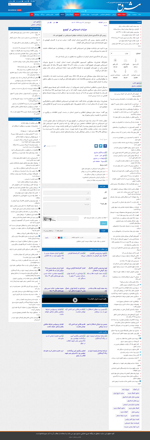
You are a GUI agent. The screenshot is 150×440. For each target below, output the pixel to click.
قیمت (139, 22)
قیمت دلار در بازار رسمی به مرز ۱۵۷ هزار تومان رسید (126, 45)
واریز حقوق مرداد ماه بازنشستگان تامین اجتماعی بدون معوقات (126, 369)
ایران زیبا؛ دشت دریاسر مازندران (129, 352)
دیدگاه (42, 14)
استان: (138, 53)
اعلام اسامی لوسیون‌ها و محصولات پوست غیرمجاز (124, 212)
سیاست (134, 14)
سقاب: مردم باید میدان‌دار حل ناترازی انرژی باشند (26, 295)
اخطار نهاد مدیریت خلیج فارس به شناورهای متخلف (26, 197)
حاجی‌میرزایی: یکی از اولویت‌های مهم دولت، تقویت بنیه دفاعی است (26, 159)
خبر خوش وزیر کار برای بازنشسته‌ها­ (28, 67)
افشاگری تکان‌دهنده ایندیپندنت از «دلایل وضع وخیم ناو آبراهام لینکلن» (25, 274)
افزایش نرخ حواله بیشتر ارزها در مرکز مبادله (126, 29)
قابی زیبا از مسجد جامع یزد (131, 355)
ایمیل (105, 198)
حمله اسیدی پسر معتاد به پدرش (96, 180)
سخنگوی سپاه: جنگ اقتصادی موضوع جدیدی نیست (26, 313)
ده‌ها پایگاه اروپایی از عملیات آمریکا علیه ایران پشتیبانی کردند (26, 308)
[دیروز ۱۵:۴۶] (96, 279)
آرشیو (26, 1)
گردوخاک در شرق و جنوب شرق (130, 341)
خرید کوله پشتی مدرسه (131, 427)
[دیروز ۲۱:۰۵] (96, 342)
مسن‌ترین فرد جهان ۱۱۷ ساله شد (129, 261)
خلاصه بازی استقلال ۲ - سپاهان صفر (27, 214)
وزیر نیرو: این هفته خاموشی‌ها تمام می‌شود (25, 217)
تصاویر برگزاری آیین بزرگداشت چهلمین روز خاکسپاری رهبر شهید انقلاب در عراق (75, 353)
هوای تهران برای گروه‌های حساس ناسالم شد (126, 264)
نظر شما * (103, 204)
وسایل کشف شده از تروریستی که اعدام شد (25, 48)
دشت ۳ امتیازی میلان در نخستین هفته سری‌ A (24, 134)
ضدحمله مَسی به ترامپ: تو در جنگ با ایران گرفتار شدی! (25, 39)
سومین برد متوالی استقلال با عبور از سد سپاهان (97, 325)
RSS (32, 1)
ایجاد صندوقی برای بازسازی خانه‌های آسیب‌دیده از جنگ (126, 249)
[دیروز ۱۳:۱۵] (53, 279)
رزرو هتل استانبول (133, 401)
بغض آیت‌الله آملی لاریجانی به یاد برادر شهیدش (24, 77)
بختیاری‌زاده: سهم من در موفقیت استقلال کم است (26, 127)
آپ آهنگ (136, 389)
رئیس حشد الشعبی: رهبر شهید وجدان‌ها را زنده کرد (25, 282)
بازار (32, 14)
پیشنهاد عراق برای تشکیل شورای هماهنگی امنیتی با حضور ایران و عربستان (25, 164)
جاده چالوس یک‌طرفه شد (131, 245)
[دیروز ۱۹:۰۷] (53, 315)
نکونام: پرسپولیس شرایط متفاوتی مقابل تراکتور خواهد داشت (53, 325)
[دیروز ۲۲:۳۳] (96, 259)
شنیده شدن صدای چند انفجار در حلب (27, 299)
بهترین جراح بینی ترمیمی (131, 404)
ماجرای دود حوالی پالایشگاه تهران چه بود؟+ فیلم (125, 330)
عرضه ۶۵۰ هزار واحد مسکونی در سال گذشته (126, 218)
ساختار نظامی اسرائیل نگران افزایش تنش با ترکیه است (25, 250)
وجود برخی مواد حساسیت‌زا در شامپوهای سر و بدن (126, 232)
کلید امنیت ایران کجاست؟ (97, 298)
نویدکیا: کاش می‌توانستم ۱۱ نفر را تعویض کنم (25, 185)
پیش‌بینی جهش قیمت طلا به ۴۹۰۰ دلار (127, 32)
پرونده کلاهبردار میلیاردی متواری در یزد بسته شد (125, 320)
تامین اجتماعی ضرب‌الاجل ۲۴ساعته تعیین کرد (125, 153)
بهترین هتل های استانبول (131, 397)
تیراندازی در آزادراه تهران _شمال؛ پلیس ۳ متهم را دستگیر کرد (126, 105)
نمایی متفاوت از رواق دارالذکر (29, 123)
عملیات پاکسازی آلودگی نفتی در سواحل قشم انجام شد (127, 310)
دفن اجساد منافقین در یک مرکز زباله (27, 70)
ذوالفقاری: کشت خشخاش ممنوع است (127, 301)
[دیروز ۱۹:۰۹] (75, 259)
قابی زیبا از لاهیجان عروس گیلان (129, 285)
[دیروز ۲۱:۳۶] (96, 315)
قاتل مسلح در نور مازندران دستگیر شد (128, 349)
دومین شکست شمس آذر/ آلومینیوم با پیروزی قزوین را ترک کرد (26, 221)
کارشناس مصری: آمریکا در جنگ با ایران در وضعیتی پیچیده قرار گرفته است (27, 141)
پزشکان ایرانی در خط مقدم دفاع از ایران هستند (24, 212)
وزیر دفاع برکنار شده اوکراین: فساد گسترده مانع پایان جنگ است (25, 84)
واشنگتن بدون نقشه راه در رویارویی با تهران (25, 278)
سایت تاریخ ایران (118, 393)
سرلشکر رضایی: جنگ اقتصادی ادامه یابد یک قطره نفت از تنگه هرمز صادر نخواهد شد (24, 55)
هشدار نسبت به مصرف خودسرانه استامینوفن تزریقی (127, 227)
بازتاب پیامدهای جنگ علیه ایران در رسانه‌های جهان (26, 154)
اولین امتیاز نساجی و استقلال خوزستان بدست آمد (23, 225)
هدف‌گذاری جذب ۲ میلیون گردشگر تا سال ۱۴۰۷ (125, 239)
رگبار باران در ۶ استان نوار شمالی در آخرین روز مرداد (126, 203)
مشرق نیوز (124, 6)
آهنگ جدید (124, 412)
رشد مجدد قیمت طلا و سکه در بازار (129, 26)
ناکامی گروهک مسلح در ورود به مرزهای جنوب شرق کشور (126, 257)
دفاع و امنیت (94, 14)
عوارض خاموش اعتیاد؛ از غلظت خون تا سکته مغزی (127, 273)
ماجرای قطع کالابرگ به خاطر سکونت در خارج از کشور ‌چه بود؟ (25, 229)
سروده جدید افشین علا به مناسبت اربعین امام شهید (126, 382)
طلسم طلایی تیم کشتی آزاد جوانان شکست (77, 325)
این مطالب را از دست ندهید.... (97, 249)
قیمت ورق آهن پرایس (132, 419)
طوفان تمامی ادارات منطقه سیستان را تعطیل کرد (125, 189)
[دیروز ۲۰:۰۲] (75, 342)
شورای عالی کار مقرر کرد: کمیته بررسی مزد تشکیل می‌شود (127, 95)
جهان (128, 14)
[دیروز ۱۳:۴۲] (75, 279)
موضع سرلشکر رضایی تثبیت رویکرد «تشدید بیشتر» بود (26, 62)
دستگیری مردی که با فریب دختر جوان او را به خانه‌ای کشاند (127, 167)
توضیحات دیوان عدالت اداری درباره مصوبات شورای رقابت (127, 305)
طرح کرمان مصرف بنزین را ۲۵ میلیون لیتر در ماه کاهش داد (54, 269)
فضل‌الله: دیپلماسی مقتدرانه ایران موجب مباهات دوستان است (25, 175)
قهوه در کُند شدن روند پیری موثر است (128, 215)
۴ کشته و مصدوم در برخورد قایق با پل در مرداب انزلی (126, 359)
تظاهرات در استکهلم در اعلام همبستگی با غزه (24, 150)
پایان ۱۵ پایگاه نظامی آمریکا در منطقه (27, 233)
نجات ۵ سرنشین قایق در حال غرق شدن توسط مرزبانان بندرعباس (126, 172)
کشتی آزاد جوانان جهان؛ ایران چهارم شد (26, 193)
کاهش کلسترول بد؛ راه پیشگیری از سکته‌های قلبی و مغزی (127, 128)
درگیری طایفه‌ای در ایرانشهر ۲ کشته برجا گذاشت (125, 293)
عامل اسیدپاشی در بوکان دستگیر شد (94, 174)
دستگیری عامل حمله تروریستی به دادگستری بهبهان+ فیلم (127, 377)
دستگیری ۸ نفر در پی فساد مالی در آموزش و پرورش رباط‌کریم (127, 113)
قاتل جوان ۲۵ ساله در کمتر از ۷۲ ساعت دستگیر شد (126, 133)
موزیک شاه (125, 389)
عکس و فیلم (49, 14)
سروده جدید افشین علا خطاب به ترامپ (127, 338)
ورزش (114, 14)
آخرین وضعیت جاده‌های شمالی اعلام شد (127, 322)
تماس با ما (19, 1)
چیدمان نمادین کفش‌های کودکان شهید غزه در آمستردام (25, 318)
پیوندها (37, 14)
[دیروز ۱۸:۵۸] (53, 259)
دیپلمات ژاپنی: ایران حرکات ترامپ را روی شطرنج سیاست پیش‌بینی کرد (25, 73)
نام (106, 192)
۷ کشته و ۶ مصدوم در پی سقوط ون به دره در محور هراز (127, 138)
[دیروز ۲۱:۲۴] (75, 315)
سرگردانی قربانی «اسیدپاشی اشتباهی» (94, 177)
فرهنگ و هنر (69, 14)
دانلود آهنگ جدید (133, 393)
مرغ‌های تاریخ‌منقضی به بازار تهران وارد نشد (126, 109)
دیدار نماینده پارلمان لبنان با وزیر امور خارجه (25, 209)
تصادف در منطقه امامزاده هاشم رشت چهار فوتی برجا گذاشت (126, 208)
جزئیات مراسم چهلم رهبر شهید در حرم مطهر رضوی (127, 364)
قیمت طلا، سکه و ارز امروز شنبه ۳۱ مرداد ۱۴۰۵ (125, 38)
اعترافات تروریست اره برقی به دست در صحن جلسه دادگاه (26, 89)
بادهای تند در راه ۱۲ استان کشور (129, 176)
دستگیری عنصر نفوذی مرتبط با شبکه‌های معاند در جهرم (125, 297)
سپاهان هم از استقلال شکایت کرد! (28, 182)
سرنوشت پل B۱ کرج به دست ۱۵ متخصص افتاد (125, 242)
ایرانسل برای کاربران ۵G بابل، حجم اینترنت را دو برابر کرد (25, 287)
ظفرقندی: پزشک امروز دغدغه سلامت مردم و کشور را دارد (127, 143)
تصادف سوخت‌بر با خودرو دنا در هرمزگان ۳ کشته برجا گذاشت (126, 326)
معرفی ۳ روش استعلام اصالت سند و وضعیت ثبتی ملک (126, 278)
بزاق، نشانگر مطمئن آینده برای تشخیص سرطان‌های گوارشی (128, 222)
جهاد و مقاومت (85, 14)
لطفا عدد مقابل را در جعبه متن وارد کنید (95, 218)
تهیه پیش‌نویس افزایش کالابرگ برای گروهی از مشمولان (97, 269)
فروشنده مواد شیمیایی (132, 423)
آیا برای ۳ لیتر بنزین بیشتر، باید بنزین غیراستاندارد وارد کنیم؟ (129, 193)
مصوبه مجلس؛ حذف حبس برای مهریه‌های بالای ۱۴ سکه (25, 33)
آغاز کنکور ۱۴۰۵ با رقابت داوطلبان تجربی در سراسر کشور (127, 345)
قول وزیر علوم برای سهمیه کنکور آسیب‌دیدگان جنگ (126, 334)
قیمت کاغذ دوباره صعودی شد (130, 35)
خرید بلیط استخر (121, 415)
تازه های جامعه (136, 90)
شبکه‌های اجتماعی (105, 14)
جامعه (62, 14)
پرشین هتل (135, 412)
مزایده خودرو (135, 415)
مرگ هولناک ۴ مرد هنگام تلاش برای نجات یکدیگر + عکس (125, 198)
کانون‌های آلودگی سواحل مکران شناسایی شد (126, 236)
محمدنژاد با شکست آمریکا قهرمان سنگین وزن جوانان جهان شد (25, 245)
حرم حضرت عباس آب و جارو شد (53, 350)
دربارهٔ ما (11, 1)
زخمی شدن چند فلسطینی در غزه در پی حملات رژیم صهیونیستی (25, 261)
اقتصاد (57, 14)
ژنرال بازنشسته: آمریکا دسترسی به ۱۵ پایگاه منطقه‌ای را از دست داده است (26, 146)
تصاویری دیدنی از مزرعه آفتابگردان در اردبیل (25, 104)
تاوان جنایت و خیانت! (32, 59)
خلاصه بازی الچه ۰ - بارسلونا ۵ (29, 131)
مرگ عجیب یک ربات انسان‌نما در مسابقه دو (25, 171)
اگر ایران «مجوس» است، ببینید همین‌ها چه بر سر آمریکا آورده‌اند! (25, 100)
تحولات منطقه (122, 14)
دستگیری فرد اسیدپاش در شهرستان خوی (93, 168)
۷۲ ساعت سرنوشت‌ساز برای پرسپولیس (26, 80)
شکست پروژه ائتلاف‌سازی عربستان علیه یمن (25, 291)
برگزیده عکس (103, 332)
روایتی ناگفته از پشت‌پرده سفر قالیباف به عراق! (24, 51)
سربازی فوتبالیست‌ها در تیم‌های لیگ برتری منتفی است (125, 185)
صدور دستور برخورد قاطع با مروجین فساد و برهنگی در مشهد (127, 149)
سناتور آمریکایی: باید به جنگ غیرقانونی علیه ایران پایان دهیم (25, 266)
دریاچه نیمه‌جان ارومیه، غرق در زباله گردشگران (97, 352)
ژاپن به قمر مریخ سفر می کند (130, 253)
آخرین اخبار (36, 119)
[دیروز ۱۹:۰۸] (53, 342)
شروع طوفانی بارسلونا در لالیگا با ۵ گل (27, 137)
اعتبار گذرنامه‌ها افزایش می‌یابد (75, 268)
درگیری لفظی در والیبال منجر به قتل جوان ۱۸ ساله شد (127, 118)
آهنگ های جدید (134, 408)
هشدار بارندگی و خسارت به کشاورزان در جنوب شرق (126, 123)
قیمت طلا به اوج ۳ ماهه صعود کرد (129, 41)
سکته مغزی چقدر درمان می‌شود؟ (129, 282)
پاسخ (46, 237)
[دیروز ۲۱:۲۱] (75, 300)
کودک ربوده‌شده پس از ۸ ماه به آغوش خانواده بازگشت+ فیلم (126, 180)
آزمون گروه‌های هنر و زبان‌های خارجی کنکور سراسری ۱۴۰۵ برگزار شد (127, 315)
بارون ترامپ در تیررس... (31, 179)
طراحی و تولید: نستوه (75, 437)
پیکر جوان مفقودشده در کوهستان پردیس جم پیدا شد (125, 100)
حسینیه (77, 14)
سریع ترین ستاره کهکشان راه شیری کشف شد (125, 288)
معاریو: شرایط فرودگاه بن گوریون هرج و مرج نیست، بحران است (26, 303)
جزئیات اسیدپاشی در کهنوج (75, 29)
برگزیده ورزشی (102, 305)
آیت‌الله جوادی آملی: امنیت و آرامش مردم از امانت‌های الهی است (127, 157)
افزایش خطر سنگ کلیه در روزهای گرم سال (126, 290)
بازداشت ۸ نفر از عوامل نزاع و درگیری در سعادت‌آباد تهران (128, 162)
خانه (139, 14)
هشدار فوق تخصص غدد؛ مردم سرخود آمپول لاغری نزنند (127, 268)
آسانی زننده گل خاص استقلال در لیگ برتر (26, 168)
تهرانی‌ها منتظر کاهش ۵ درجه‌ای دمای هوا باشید (125, 373)
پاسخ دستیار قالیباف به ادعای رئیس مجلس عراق (24, 206)
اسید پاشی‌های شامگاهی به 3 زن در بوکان (93, 171)
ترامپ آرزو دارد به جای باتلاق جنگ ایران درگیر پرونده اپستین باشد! (26, 237)
